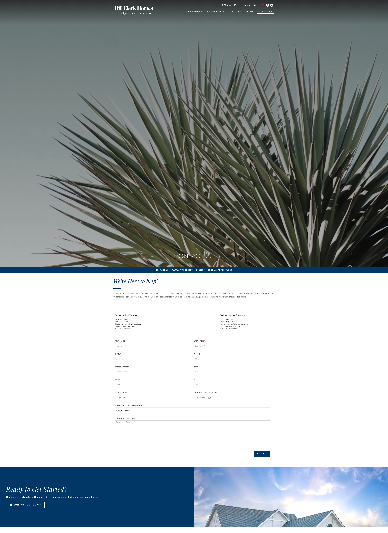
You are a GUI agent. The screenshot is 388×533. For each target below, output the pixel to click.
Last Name (199, 341)
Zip (195, 380)
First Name (120, 341)
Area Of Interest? (123, 393)
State (117, 380)
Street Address (122, 367)
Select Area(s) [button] (122, 398)
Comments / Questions (125, 419)
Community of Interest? (205, 393)
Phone (197, 354)
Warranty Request (182, 270)
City (196, 367)
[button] (248, 5)
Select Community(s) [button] (203, 398)
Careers (200, 270)
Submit (262, 454)
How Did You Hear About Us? (128, 406)
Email (118, 354)
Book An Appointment (220, 270)
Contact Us (162, 270)
